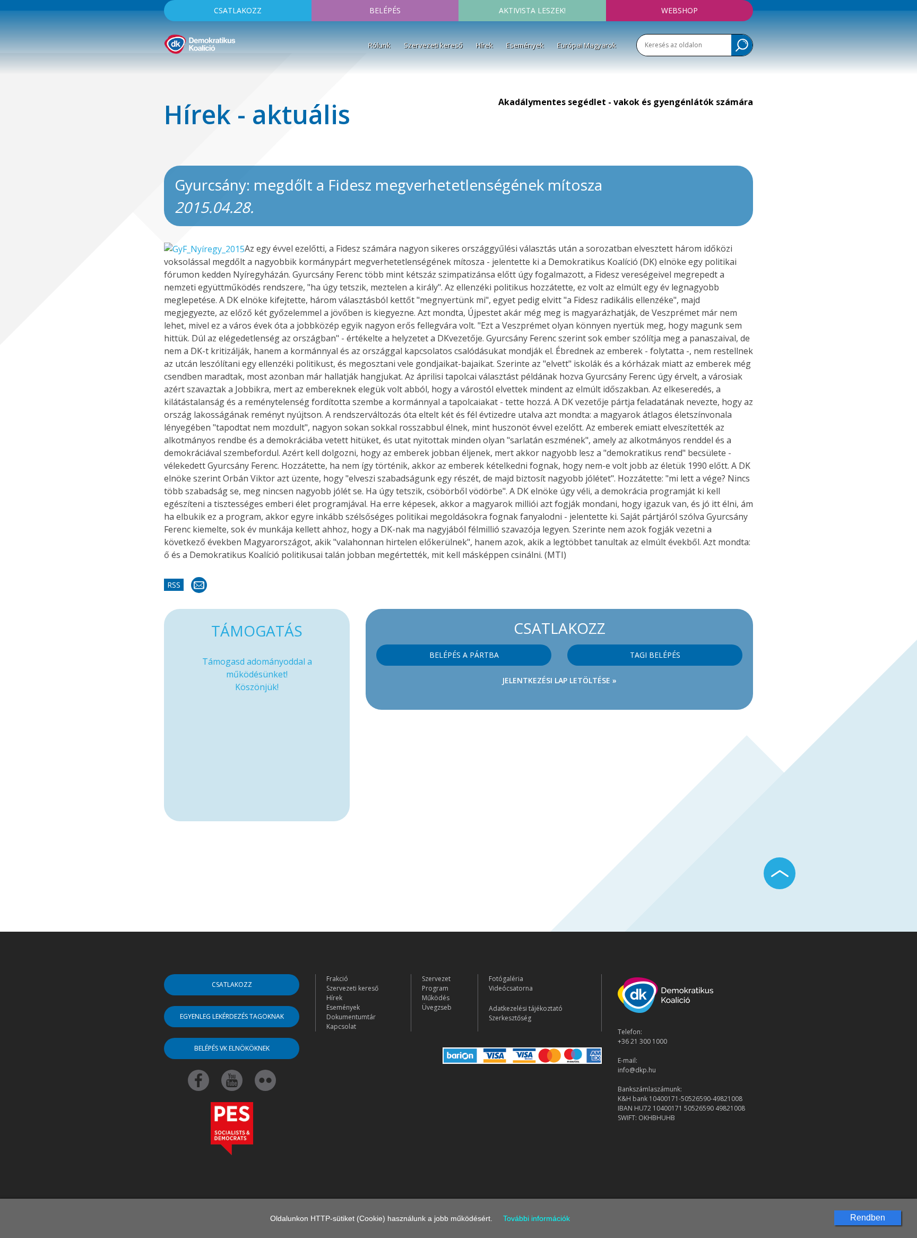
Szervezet (436, 978)
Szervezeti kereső (433, 45)
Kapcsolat (341, 1026)
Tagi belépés (655, 655)
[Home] (200, 42)
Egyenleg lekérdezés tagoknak (232, 1016)
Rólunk (379, 45)
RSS (173, 585)
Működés (435, 997)
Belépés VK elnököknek (232, 1048)
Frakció (337, 978)
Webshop (679, 10)
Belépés (385, 10)
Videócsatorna (511, 988)
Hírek (484, 45)
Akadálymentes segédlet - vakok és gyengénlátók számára (625, 102)
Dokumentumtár (351, 1016)
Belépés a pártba (464, 655)
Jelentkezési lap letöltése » (559, 680)
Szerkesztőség (510, 1017)
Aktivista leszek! (532, 10)
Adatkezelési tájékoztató (526, 1008)
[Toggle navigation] (171, 69)
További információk (536, 1218)
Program (435, 988)
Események (525, 45)
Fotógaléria (506, 978)
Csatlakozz (238, 10)
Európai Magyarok (586, 45)
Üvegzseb (437, 1007)
